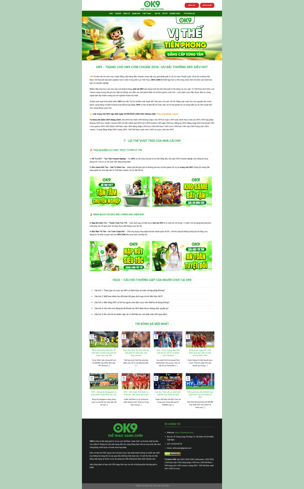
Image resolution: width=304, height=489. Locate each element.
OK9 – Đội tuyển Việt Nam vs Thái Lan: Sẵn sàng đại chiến (136, 393)
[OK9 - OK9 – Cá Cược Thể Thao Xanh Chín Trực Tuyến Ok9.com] (152, 5)
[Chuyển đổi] (92, 290)
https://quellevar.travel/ (184, 432)
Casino (118, 14)
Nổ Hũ (157, 14)
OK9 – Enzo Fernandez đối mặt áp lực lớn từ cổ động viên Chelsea (168, 352)
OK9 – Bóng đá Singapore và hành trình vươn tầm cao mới (103, 393)
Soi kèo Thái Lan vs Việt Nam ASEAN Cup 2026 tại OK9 (168, 393)
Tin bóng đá (189, 14)
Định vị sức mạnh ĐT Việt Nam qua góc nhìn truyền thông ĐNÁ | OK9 (200, 352)
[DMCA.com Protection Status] (172, 454)
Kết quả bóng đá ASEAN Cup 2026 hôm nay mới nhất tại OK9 (200, 394)
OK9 (111, 14)
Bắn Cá (126, 14)
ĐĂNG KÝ (191, 5)
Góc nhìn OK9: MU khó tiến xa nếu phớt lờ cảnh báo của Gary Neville (136, 352)
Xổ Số (164, 14)
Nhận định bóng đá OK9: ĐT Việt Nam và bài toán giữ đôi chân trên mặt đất (103, 352)
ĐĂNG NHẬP (207, 5)
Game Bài (136, 14)
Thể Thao (146, 14)
